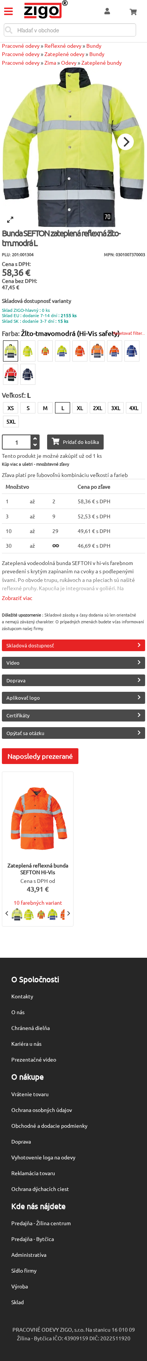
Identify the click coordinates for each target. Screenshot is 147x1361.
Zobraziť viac (17, 597)
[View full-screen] (10, 219)
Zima (50, 62)
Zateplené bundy (101, 62)
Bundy (93, 45)
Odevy (69, 62)
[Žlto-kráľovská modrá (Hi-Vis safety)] (63, 351)
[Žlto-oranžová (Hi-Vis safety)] (45, 351)
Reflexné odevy (62, 45)
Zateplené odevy (64, 53)
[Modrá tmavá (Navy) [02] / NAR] (28, 374)
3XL (115, 407)
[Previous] (7, 913)
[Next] (125, 142)
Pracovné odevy (21, 45)
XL (80, 407)
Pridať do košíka (81, 442)
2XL (97, 407)
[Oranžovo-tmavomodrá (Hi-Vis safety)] (97, 351)
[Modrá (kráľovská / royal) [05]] (132, 351)
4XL (133, 407)
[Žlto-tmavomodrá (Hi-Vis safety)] (11, 351)
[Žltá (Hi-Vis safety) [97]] (28, 351)
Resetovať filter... (129, 333)
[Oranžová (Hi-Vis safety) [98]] (80, 351)
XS (11, 407)
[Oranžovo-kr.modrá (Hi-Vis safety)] (115, 351)
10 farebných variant (38, 902)
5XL (10, 421)
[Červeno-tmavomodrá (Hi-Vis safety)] (11, 374)
